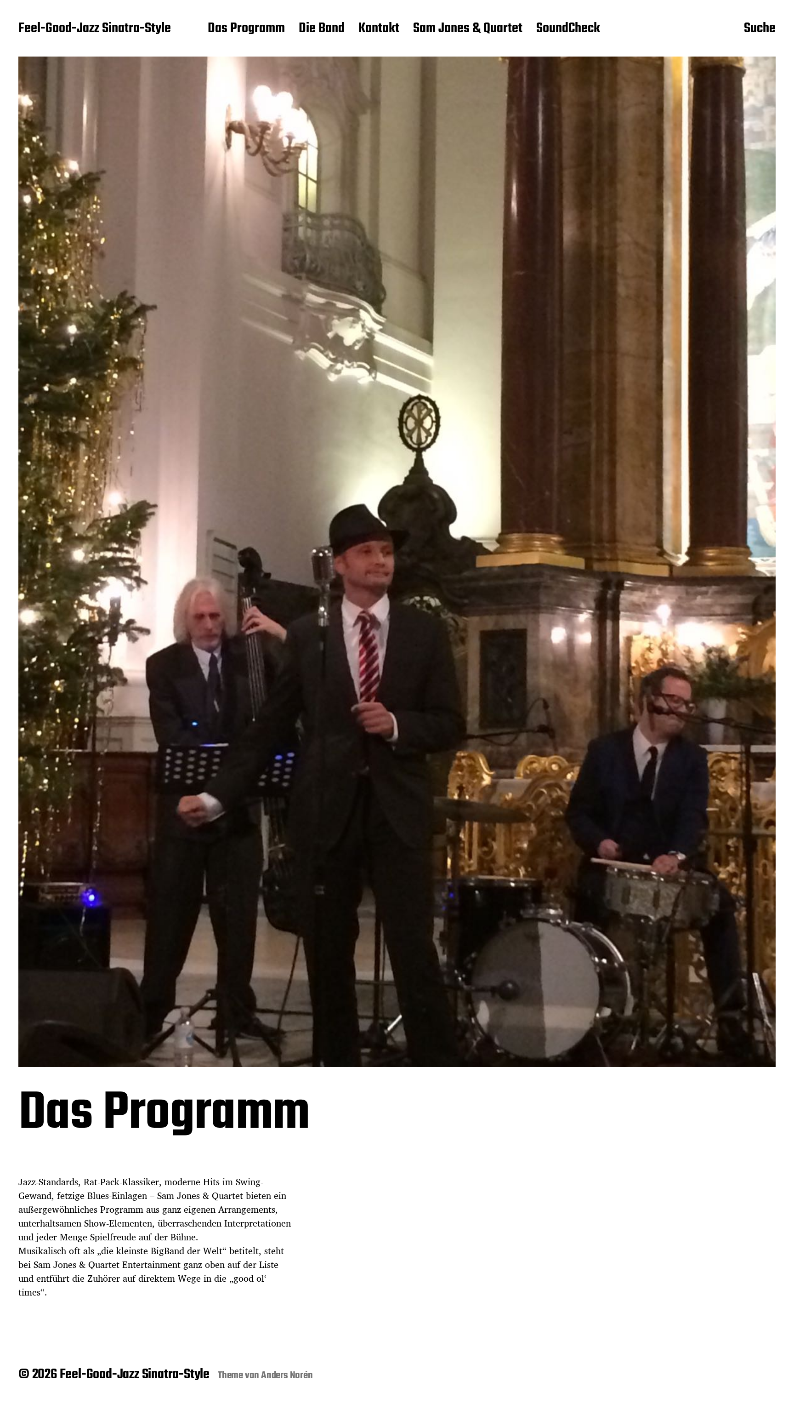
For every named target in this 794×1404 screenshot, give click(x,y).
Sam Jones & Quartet (467, 29)
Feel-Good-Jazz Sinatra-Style (94, 29)
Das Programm (246, 29)
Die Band (322, 29)
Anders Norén (287, 1375)
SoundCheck (568, 29)
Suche (760, 29)
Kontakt (378, 29)
